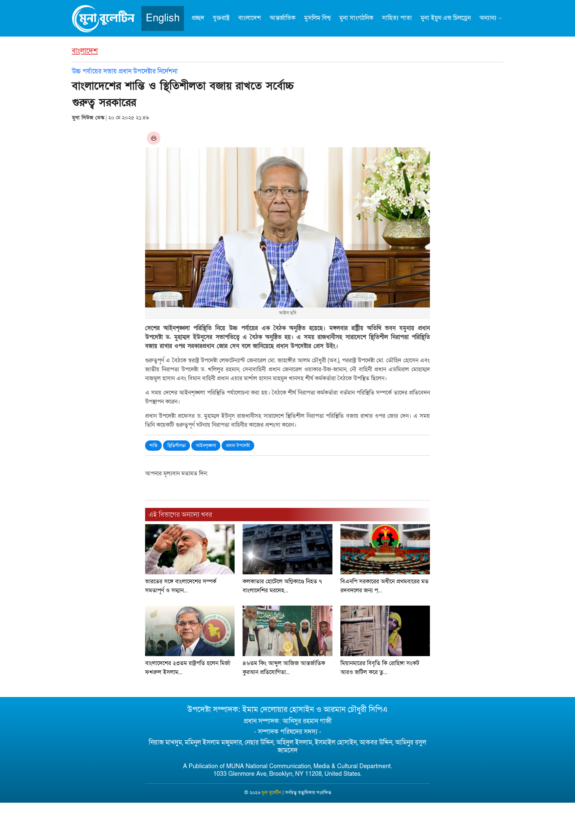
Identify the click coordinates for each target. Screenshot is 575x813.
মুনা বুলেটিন (271, 792)
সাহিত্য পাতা (397, 18)
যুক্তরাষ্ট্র (221, 18)
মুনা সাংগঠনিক (356, 18)
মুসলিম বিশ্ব (317, 18)
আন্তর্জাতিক (282, 18)
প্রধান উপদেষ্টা (238, 445)
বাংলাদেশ (249, 18)
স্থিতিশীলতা (176, 445)
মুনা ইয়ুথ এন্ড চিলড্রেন (446, 18)
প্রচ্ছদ (198, 18)
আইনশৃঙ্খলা (206, 445)
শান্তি (153, 445)
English (163, 18)
